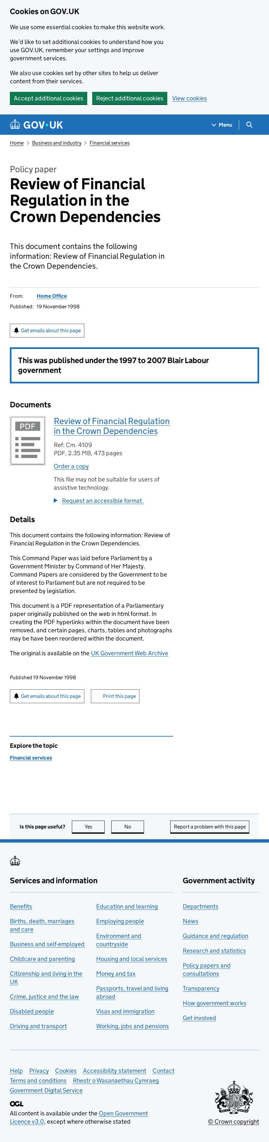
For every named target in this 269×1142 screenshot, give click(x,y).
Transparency (201, 988)
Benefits (21, 906)
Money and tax (115, 973)
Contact (164, 1070)
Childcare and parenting (42, 959)
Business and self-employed (47, 944)
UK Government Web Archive (129, 653)
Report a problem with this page (210, 827)
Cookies (66, 1070)
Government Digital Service (46, 1090)
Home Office (52, 296)
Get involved (199, 1018)
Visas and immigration (125, 1011)
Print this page (119, 696)
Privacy (39, 1070)
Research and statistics (214, 950)
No (134, 827)
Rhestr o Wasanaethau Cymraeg (116, 1080)
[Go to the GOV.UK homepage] (36, 125)
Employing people (120, 921)
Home (17, 143)
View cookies (189, 98)
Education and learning (127, 906)
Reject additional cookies (129, 98)
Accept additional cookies (48, 98)
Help (16, 1070)
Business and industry (56, 143)
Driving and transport (38, 1026)
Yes (95, 827)
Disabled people (32, 1011)
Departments (200, 906)
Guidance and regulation (215, 936)
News (190, 921)
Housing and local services (131, 959)
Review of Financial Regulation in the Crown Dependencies (112, 426)
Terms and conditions (38, 1080)
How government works (214, 1003)
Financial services (110, 143)
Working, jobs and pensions (132, 1026)
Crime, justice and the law (44, 996)
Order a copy (71, 466)
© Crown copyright (233, 1121)
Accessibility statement (114, 1070)
